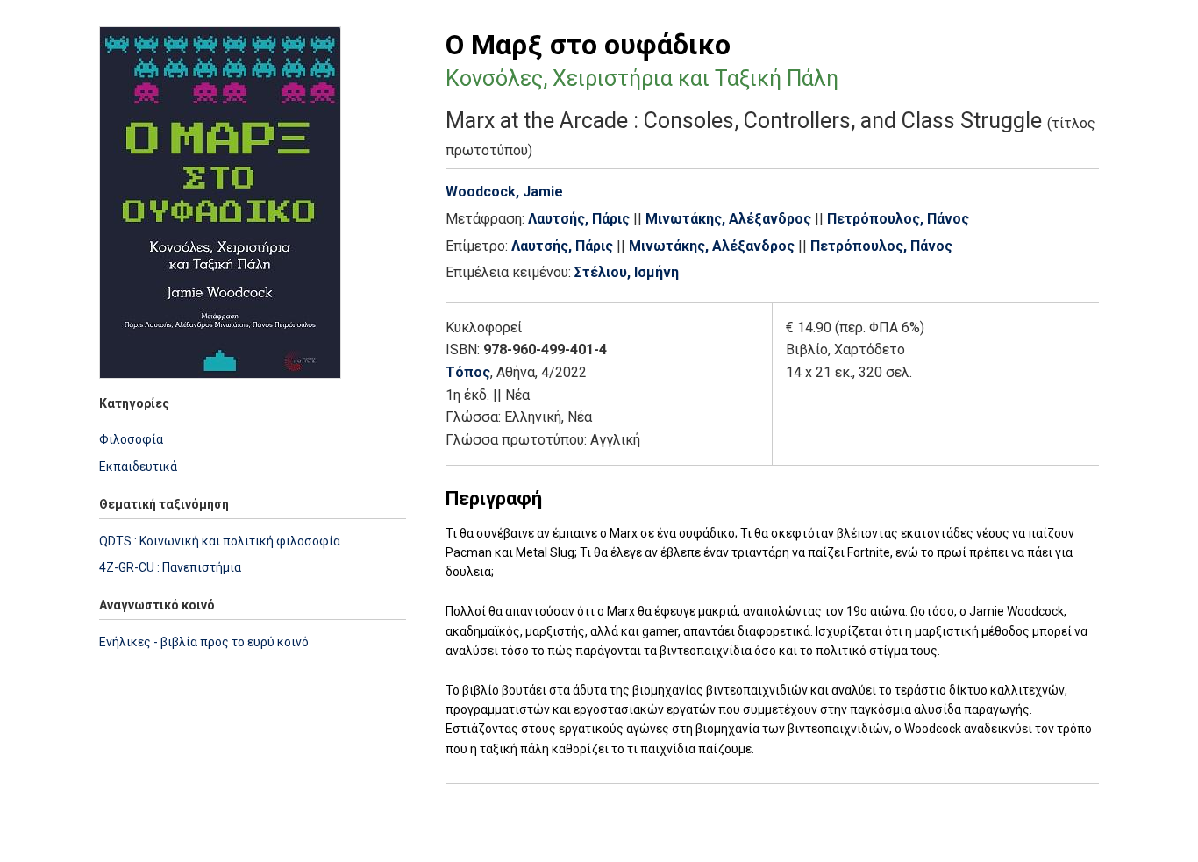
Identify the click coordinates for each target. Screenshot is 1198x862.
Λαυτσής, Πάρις (579, 218)
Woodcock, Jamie (504, 191)
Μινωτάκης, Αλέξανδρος (728, 218)
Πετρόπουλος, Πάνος (898, 218)
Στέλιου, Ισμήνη (626, 272)
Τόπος (468, 372)
